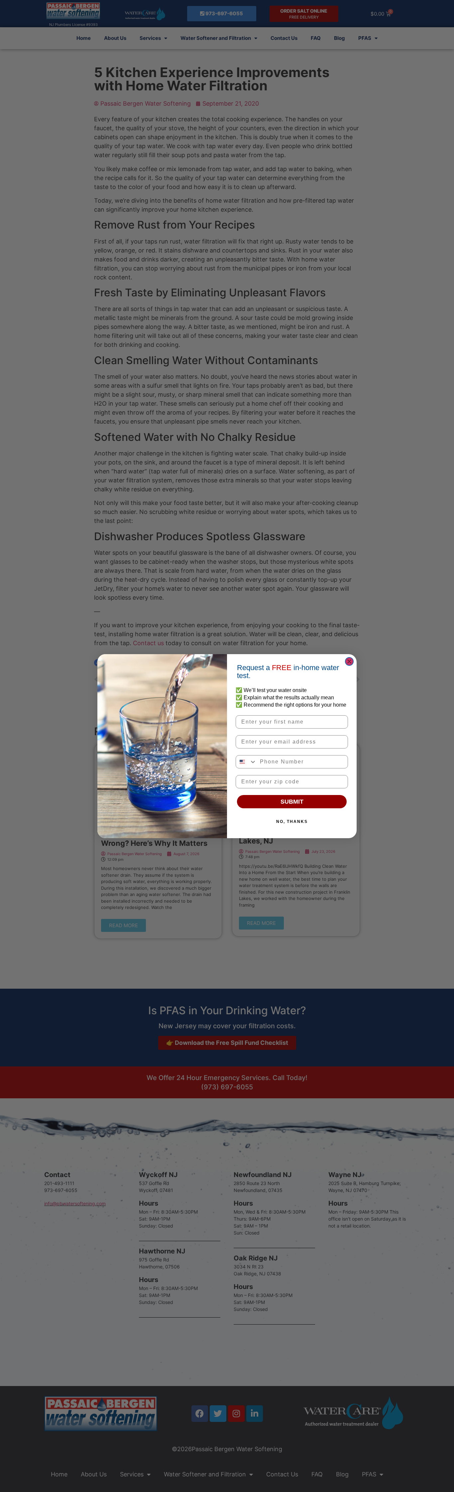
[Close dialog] (349, 661)
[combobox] (246, 761)
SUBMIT (292, 801)
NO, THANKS (292, 821)
